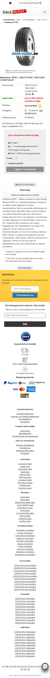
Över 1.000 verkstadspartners (25, 364)
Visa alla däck (8, 20)
